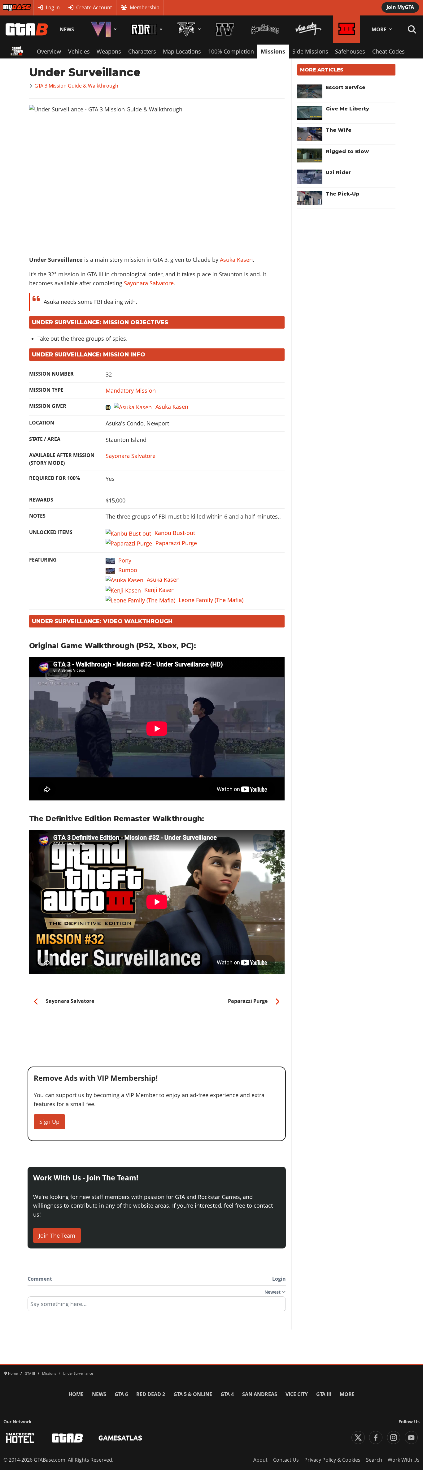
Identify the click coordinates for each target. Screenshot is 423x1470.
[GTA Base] (27, 29)
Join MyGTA (400, 7)
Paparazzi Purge (176, 543)
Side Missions (310, 51)
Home (76, 1394)
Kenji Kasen (159, 589)
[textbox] (157, 1306)
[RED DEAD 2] (145, 29)
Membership (144, 7)
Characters (142, 51)
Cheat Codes (388, 51)
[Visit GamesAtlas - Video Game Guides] (120, 1438)
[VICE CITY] (308, 29)
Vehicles (79, 51)
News (67, 29)
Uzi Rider (338, 172)
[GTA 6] (102, 29)
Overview (49, 51)
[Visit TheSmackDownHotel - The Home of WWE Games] (20, 1438)
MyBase (11, 7)
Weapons (109, 51)
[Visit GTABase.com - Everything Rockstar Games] (67, 1438)
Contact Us (286, 1459)
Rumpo (127, 570)
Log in (53, 7)
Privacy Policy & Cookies (332, 1459)
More (379, 29)
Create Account (94, 7)
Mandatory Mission (131, 390)
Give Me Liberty (347, 109)
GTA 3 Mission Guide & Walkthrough (76, 85)
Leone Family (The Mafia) (211, 600)
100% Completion (231, 51)
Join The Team (57, 1235)
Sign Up (49, 1121)
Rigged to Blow (347, 151)
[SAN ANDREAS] (265, 29)
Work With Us (404, 1459)
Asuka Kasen (236, 259)
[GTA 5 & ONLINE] (188, 29)
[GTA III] (346, 29)
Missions (273, 51)
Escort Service (345, 87)
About (260, 1459)
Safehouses (350, 51)
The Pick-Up (343, 194)
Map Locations (182, 51)
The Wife (338, 130)
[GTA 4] (225, 29)
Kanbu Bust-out (175, 533)
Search (374, 1459)
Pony (124, 560)
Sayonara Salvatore (149, 283)
